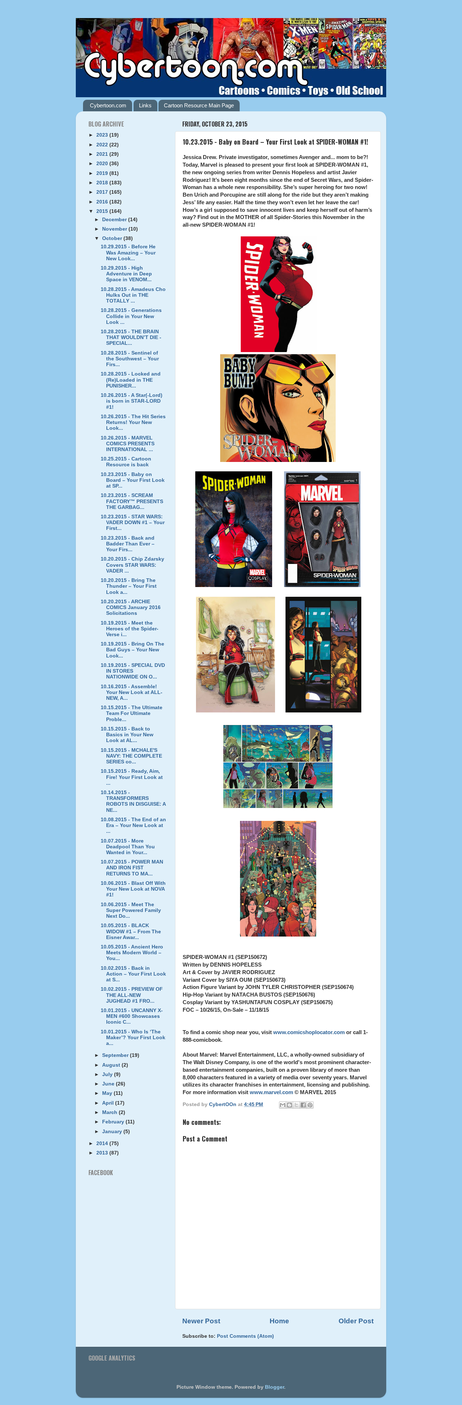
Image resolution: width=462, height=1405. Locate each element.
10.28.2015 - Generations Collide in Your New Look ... (131, 316)
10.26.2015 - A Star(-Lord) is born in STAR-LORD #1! (131, 401)
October (112, 238)
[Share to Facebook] (303, 1105)
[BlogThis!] (289, 1105)
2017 (102, 192)
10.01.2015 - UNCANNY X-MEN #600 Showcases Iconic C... (132, 1016)
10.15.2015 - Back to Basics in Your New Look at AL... (127, 734)
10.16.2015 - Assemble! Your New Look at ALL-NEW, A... (131, 692)
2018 (102, 182)
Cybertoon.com (108, 105)
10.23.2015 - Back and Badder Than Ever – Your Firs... (127, 543)
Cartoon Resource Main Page (199, 105)
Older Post (356, 1321)
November (115, 229)
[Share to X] (296, 1105)
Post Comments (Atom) (245, 1336)
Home (279, 1321)
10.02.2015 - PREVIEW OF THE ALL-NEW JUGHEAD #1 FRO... (132, 994)
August (112, 1065)
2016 (102, 202)
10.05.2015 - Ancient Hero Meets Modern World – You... (132, 952)
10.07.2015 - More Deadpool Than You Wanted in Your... (128, 846)
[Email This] (282, 1105)
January (112, 1131)
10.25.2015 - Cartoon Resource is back (126, 461)
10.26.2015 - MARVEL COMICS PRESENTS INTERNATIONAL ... (127, 443)
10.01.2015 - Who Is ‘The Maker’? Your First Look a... (133, 1037)
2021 (102, 154)
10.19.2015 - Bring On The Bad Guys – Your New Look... (132, 649)
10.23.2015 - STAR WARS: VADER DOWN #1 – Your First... (133, 522)
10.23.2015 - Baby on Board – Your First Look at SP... (133, 480)
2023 (102, 135)
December (115, 219)
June (109, 1084)
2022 (102, 144)
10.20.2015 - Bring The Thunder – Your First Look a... (129, 586)
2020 (102, 163)
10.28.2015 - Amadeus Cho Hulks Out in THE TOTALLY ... (133, 295)
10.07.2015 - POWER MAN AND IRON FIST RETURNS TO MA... (132, 867)
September (116, 1055)
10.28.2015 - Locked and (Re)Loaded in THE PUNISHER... (131, 379)
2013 (102, 1153)
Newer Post (201, 1321)
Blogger (274, 1387)
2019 (102, 173)
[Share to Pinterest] (310, 1105)
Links (145, 105)
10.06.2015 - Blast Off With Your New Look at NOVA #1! (133, 889)
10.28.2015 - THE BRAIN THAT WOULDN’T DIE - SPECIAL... (131, 337)
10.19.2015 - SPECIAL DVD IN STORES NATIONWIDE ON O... (133, 671)
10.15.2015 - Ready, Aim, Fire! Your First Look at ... (132, 776)
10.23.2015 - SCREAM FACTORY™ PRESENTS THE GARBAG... (132, 501)
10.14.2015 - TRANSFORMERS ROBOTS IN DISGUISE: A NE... (133, 801)
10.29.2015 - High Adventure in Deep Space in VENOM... (126, 273)
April (108, 1103)
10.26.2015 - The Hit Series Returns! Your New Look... (133, 422)
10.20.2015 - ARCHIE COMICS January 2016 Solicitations (131, 607)
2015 (102, 211)
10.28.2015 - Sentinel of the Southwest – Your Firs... (130, 358)
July (108, 1074)
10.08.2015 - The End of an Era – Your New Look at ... (133, 825)
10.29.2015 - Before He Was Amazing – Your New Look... (128, 252)
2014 (102, 1143)
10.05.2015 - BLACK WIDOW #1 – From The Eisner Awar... (131, 931)
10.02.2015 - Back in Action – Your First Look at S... (133, 973)
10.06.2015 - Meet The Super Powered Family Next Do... (131, 910)
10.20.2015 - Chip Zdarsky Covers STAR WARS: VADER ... (132, 564)
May (108, 1093)
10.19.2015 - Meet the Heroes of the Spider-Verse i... (129, 628)
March (110, 1112)
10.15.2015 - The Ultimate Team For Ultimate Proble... (131, 713)
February (114, 1122)
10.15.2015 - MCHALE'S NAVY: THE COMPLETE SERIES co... (131, 756)
